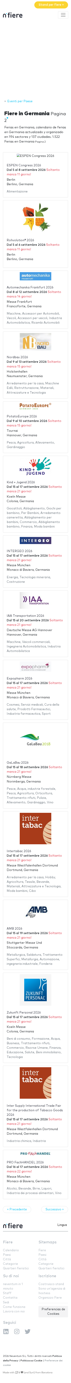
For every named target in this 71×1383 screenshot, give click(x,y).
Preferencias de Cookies (53, 1311)
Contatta (10, 1297)
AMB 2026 (14, 928)
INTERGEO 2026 (19, 551)
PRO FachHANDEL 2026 (25, 1162)
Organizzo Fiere (50, 1297)
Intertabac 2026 (19, 851)
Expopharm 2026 (19, 678)
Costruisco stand (51, 1284)
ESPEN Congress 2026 (24, 165)
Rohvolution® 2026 (20, 240)
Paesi (7, 1254)
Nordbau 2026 (17, 357)
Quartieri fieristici (16, 1268)
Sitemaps (47, 1242)
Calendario (11, 1250)
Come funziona (14, 1307)
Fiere (8, 1242)
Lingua (62, 1225)
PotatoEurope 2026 (22, 416)
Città (7, 1259)
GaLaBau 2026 (18, 762)
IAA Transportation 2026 (25, 615)
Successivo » (55, 1209)
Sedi (6, 1302)
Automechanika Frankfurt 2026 (30, 287)
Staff (7, 1293)
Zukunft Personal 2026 (24, 1012)
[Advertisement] (35, 59)
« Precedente (17, 1209)
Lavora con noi (14, 1311)
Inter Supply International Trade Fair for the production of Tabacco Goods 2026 (35, 1110)
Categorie (10, 1263)
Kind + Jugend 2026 (21, 482)
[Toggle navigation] (63, 15)
